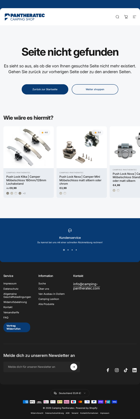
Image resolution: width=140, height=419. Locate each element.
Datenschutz (10, 288)
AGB (67, 413)
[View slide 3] (72, 250)
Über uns (43, 288)
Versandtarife (11, 312)
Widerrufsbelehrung (15, 302)
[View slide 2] (68, 250)
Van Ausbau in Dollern (51, 293)
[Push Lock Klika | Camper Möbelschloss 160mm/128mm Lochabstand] (28, 147)
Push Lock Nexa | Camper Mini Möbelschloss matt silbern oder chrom (80, 180)
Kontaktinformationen (89, 413)
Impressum (10, 283)
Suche (42, 283)
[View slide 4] (76, 250)
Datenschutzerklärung (54, 413)
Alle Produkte (46, 304)
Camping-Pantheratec (18, 173)
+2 (24, 193)
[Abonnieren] (73, 367)
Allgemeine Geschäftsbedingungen (17, 295)
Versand (75, 413)
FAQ (5, 317)
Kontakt (7, 307)
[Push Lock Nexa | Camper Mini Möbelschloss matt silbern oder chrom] (82, 147)
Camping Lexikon (48, 299)
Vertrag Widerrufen (13, 327)
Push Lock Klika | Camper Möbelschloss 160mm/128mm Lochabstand (26, 180)
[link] (86, 286)
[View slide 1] (64, 250)
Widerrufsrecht (37, 413)
